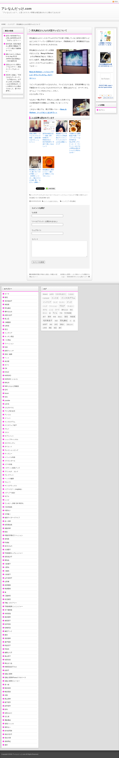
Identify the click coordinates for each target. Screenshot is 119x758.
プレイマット (9, 475)
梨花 (6, 297)
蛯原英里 (8, 692)
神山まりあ (8, 663)
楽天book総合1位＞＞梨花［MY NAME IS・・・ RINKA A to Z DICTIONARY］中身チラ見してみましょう (48, 140)
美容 (51, 324)
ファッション (9, 343)
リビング (71, 195)
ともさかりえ (9, 407)
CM (6, 368)
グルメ (7, 429)
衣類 (6, 695)
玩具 (6, 347)
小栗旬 (7, 567)
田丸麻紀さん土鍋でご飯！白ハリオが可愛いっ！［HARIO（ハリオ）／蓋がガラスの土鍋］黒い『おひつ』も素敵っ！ (35, 176)
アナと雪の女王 (10, 411)
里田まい (8, 727)
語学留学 (8, 706)
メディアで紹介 (10, 493)
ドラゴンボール (10, 461)
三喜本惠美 (8, 507)
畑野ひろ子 (8, 652)
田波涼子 (8, 645)
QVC (6, 390)
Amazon (45, 294)
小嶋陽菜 (8, 322)
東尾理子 (8, 621)
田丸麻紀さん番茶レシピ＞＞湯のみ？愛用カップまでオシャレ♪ (48, 173)
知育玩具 (8, 660)
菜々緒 (7, 684)
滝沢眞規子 (8, 301)
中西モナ (8, 510)
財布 (6, 709)
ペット (7, 358)
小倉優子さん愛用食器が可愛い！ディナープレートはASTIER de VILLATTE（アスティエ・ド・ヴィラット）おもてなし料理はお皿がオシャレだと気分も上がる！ (74, 143)
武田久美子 (8, 315)
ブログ (62, 306)
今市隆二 (8, 514)
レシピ (7, 500)
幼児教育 (8, 599)
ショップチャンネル (11, 439)
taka (6, 397)
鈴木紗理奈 (8, 731)
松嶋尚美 (8, 628)
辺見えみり (8, 713)
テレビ (56, 195)
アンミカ (8, 415)
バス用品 (8, 340)
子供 (61, 313)
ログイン (102, 110)
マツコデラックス (11, 486)
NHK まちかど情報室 (12, 386)
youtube (7, 400)
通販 (50, 328)
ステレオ (42, 195)
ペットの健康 (9, 478)
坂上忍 (7, 319)
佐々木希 (8, 521)
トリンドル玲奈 (10, 457)
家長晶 (7, 560)
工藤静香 (8, 596)
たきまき (71, 294)
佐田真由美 (8, 525)
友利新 (7, 539)
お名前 (34, 212)
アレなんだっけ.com (16, 8)
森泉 (6, 635)
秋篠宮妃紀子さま (11, 667)
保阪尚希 (8, 528)
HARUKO (8, 375)
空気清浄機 (42, 198)
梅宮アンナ (8, 631)
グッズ (69, 302)
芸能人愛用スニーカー (12, 681)
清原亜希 (8, 638)
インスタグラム (10, 422)
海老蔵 (7, 304)
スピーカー (49, 195)
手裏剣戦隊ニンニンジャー (14, 606)
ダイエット (8, 446)
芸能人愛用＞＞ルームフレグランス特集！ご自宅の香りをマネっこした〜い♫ (35, 138)
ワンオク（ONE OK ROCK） (14, 503)
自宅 (48, 198)
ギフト (7, 365)
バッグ (45, 306)
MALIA (7, 382)
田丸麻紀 (32, 198)
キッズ (55, 302)
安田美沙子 (8, 557)
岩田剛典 (8, 585)
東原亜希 (8, 617)
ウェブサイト (36, 230)
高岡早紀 (8, 741)
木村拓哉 (8, 613)
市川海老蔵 (67, 313)
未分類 (7, 361)
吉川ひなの (8, 546)
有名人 (60, 316)
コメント (35, 239)
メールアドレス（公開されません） (45, 221)
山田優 (7, 581)
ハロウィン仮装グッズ (12, 468)
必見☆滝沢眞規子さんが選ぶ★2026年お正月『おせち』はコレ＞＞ (13, 38)
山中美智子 (8, 578)
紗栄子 (7, 670)
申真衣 (7, 649)
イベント (8, 418)
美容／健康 (8, 354)
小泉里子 (8, 574)
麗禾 (6, 745)
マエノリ (8, 482)
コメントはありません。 (51, 201)
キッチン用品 (9, 336)
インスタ (54, 298)
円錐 (77, 195)
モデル (7, 496)
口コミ (45, 313)
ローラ (7, 294)
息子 (44, 317)
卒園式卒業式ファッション (14, 535)
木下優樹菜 (8, 610)
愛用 (49, 317)
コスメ (7, 432)
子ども (55, 313)
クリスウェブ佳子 (11, 425)
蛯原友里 (8, 688)
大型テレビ (82, 195)
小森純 (7, 571)
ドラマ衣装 (8, 464)
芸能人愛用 (8, 674)
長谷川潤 (8, 738)
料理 (54, 316)
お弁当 (7, 404)
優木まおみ (8, 311)
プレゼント (70, 306)
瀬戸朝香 (8, 642)
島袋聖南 (8, 588)
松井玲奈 (8, 624)
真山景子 (8, 656)
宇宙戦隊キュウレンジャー (14, 553)
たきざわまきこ (61, 294)
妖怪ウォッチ (9, 351)
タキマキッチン (10, 443)
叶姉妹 (7, 542)
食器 (55, 328)
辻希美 (7, 326)
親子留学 (8, 702)
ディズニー (8, 454)
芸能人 (62, 324)
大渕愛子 (8, 549)
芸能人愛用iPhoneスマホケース (15, 677)
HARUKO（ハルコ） (12, 379)
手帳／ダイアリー (11, 603)
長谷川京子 (8, 734)
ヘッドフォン (63, 195)
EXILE (7, 372)
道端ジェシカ (9, 723)
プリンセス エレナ (11, 471)
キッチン (61, 302)
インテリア (34, 195)
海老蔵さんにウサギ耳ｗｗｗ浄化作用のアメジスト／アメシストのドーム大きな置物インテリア (61, 139)
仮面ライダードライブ (12, 517)
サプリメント (9, 436)
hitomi (7, 393)
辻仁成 (7, 716)
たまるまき (46, 298)
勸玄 (6, 532)
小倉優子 (8, 564)
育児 (6, 329)
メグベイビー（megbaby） (14, 489)
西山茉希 (8, 699)
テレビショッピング (11, 450)
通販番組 (8, 720)
